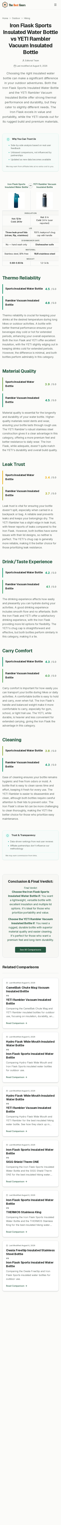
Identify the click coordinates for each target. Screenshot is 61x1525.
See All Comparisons (30, 949)
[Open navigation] (55, 4)
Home (5, 18)
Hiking (27, 18)
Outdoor (16, 18)
